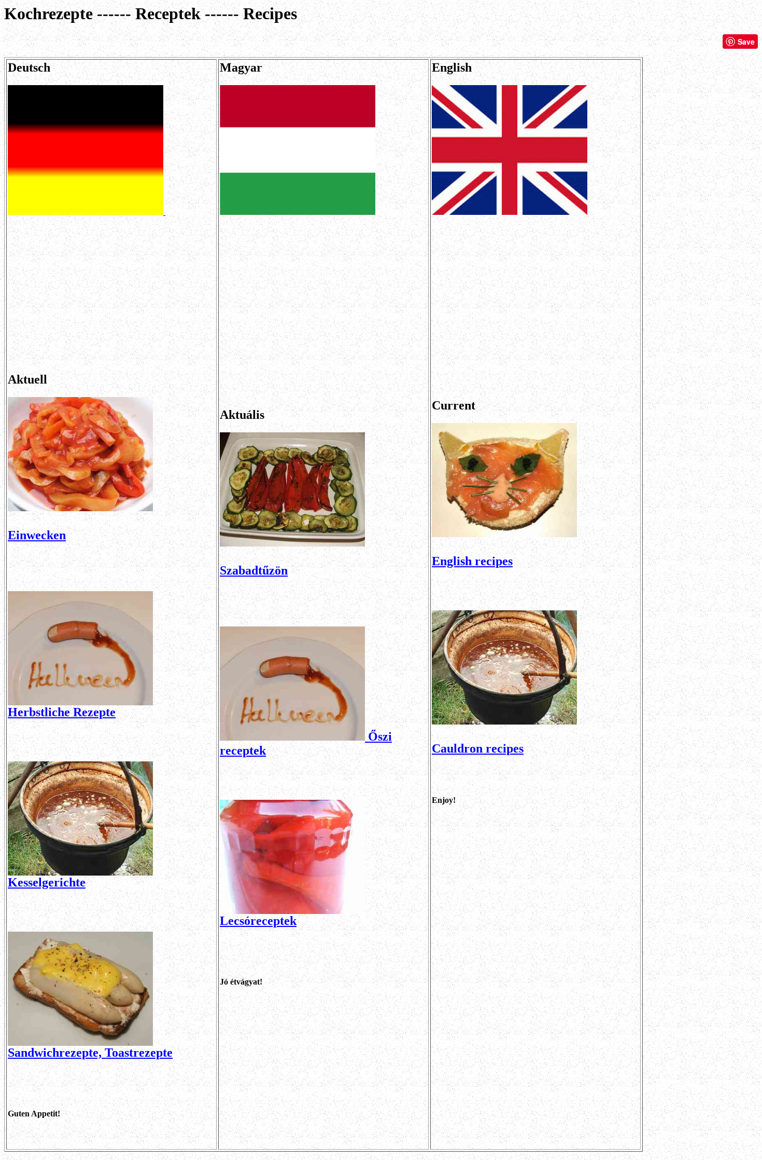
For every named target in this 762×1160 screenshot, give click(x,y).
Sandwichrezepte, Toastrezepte (90, 1052)
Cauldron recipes (478, 748)
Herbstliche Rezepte (62, 712)
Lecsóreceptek (258, 920)
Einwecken (37, 535)
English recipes (472, 561)
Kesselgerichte (47, 882)
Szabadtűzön (254, 570)
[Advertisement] (111, 289)
